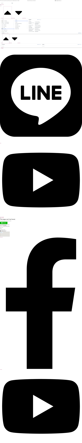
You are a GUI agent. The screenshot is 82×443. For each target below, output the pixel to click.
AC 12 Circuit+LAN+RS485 (37, 30)
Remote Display (17, 27)
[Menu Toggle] (0, 5)
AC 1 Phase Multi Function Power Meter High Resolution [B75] (37, 23)
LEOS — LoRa (3, 27)
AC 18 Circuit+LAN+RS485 (31, 31)
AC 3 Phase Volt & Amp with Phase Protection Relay (38, 27)
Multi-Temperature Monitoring (18, 23)
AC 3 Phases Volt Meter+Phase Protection (37, 29)
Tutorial (4, 44)
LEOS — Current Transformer (6, 23)
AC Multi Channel (31, 30)
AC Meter (30, 19)
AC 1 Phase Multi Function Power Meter (31, 23)
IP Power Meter (37, 31)
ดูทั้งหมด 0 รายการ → (39, 44)
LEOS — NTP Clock (5, 31)
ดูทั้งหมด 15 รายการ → (39, 19)
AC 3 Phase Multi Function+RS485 (30, 27)
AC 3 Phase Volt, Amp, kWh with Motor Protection (31, 29)
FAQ (43, 44)
